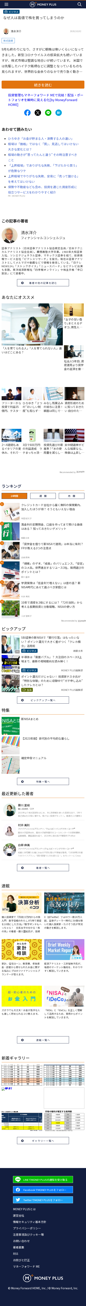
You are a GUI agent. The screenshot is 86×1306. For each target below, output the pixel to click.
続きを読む (43, 84)
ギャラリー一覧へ (43, 1140)
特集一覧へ (43, 781)
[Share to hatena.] (58, 112)
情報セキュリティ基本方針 (29, 1222)
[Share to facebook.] (27, 112)
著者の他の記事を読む (43, 282)
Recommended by (68, 472)
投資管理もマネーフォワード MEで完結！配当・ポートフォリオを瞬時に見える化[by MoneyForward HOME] (45, 100)
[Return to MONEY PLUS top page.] (43, 4)
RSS (15, 1254)
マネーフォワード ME (26, 1266)
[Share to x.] (38, 112)
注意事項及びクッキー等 (28, 1235)
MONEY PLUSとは (24, 1209)
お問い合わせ (21, 1241)
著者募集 (18, 1247)
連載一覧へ (43, 1040)
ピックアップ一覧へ (43, 700)
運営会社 (18, 1215)
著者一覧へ (43, 867)
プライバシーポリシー (27, 1228)
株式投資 (8, 40)
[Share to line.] (48, 112)
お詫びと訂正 (21, 1260)
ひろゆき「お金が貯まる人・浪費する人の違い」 (41, 138)
